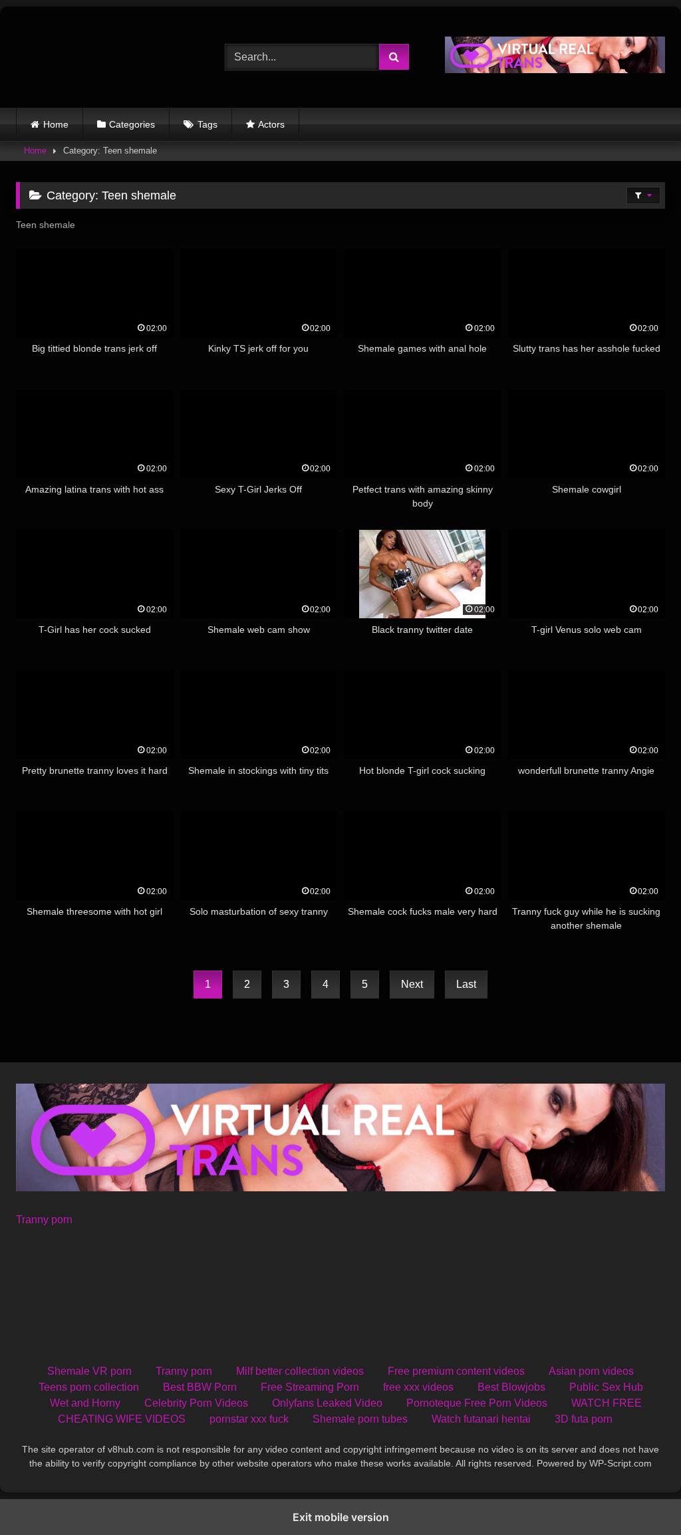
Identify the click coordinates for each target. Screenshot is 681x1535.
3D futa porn (584, 1419)
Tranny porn (44, 1219)
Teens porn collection (89, 1387)
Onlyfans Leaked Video (327, 1403)
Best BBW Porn (200, 1387)
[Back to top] (639, 1495)
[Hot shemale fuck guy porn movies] (105, 57)
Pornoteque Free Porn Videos (476, 1403)
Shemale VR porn (89, 1371)
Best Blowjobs (511, 1387)
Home (55, 124)
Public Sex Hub (606, 1387)
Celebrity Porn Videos (196, 1403)
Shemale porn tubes (360, 1419)
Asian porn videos (591, 1371)
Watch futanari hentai (481, 1419)
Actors (271, 124)
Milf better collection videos (300, 1371)
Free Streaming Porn (310, 1387)
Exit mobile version (341, 1517)
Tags (207, 124)
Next (412, 984)
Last (466, 984)
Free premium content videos (456, 1371)
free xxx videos (418, 1387)
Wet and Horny (85, 1403)
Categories (132, 124)
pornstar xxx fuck (249, 1419)
